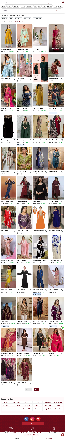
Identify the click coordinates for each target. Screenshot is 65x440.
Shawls (6, 408)
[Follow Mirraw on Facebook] (26, 419)
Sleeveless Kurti (58, 402)
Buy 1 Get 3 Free (37, 18)
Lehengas (16, 6)
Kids (44, 6)
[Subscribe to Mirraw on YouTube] (38, 419)
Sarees (9, 6)
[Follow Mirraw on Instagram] (32, 419)
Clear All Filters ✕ (18, 21)
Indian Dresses (17, 402)
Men (39, 6)
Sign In (33, 423)
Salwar (3, 6)
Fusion (60, 6)
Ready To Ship (27, 18)
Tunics (58, 405)
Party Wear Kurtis (6, 405)
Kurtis (23, 6)
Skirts (16, 408)
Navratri (49, 6)
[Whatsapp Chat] (63, 328)
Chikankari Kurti (27, 408)
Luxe (55, 6)
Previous (28, 389)
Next (36, 389)
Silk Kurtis (27, 405)
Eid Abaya (37, 408)
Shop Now (10, 45)
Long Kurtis (17, 405)
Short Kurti (48, 405)
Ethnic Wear (48, 402)
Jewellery (29, 6)
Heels (37, 402)
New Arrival (4, 18)
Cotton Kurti (58, 408)
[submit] (56, 10)
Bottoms (27, 402)
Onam (11, 18)
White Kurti (37, 405)
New (35, 6)
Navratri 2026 (18, 18)
